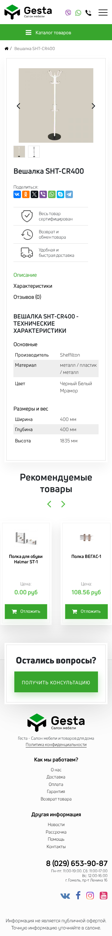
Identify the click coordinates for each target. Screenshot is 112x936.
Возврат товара (56, 799)
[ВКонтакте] (17, 194)
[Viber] (43, 194)
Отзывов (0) (27, 296)
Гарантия (56, 791)
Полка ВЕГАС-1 (86, 556)
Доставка (56, 777)
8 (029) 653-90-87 (77, 863)
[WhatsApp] (52, 194)
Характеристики (32, 285)
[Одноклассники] (26, 194)
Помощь (56, 839)
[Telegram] (69, 194)
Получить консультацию (56, 682)
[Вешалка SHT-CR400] (56, 105)
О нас (56, 769)
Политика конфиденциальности (56, 744)
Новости (56, 824)
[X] (34, 194)
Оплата (56, 784)
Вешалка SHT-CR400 (34, 48)
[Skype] (60, 194)
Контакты (56, 846)
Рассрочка (56, 832)
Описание (25, 274)
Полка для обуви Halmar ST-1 (26, 559)
